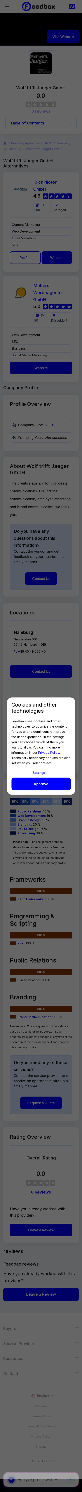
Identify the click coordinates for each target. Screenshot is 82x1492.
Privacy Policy (48, 752)
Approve (41, 784)
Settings (39, 773)
